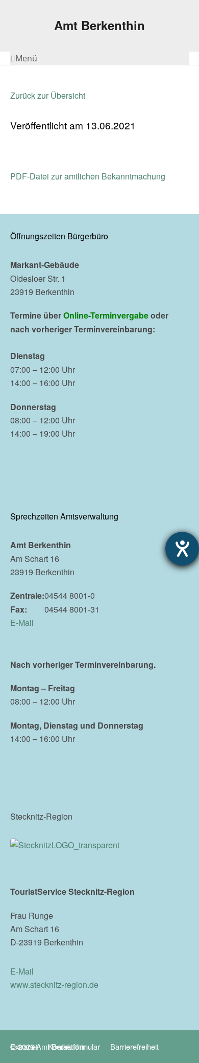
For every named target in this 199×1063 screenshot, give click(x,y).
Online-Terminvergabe (105, 315)
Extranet (24, 1046)
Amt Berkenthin (99, 25)
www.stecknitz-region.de (54, 984)
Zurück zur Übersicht (47, 95)
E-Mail (22, 622)
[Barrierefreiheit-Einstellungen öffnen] (182, 549)
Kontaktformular (74, 1046)
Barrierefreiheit (134, 1046)
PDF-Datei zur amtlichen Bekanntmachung (87, 176)
